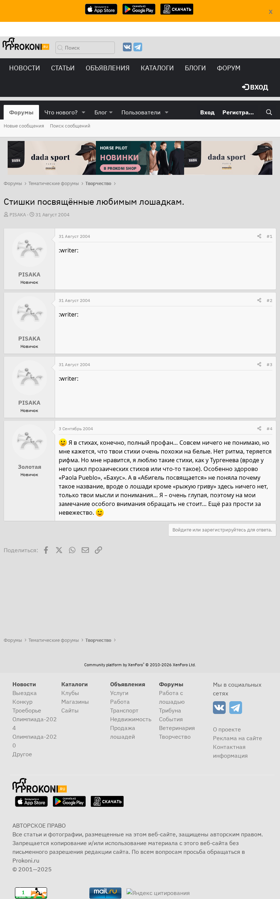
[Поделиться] (259, 236)
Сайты (70, 710)
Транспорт (124, 710)
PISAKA (17, 215)
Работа (120, 701)
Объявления (108, 68)
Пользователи (140, 112)
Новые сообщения (24, 126)
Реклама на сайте (237, 738)
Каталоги (157, 68)
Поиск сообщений (70, 126)
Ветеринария (177, 727)
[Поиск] (268, 112)
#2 (269, 300)
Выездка (24, 692)
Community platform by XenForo (140, 664)
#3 (269, 364)
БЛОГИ (195, 68)
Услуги (119, 692)
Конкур (22, 701)
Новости (24, 68)
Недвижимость (130, 719)
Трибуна (170, 710)
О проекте (227, 729)
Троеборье (26, 710)
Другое (22, 754)
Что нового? (61, 112)
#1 (269, 236)
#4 (269, 428)
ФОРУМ (229, 68)
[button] (83, 112)
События (171, 719)
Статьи (63, 68)
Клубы (70, 692)
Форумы (21, 112)
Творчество (175, 736)
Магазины (75, 701)
